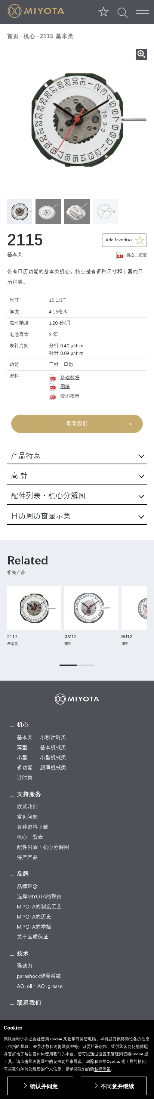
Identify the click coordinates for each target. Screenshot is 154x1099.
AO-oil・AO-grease (39, 986)
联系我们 (77, 423)
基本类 (25, 737)
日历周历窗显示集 (41, 516)
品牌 (23, 874)
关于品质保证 (32, 936)
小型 (22, 757)
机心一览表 (136, 255)
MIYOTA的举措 (34, 926)
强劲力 (25, 966)
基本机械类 (53, 747)
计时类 (25, 777)
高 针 (19, 476)
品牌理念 (27, 886)
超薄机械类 (53, 767)
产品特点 (26, 455)
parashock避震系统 (39, 976)
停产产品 (27, 857)
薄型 (22, 747)
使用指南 (70, 396)
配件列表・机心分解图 (48, 496)
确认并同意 (44, 1086)
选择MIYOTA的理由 (39, 896)
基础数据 (70, 377)
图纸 (65, 386)
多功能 (25, 767)
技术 (23, 953)
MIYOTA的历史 (34, 916)
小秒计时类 (53, 737)
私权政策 (102, 1069)
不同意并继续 (117, 1086)
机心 (23, 725)
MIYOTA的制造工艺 (39, 906)
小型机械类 (53, 757)
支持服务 (29, 794)
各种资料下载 (32, 827)
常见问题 (27, 817)
